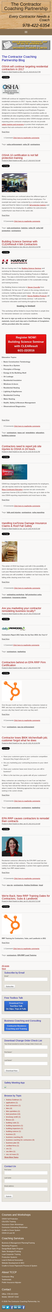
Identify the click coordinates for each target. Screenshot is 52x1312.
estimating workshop (15, 594)
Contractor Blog (8, 1277)
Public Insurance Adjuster (11, 1282)
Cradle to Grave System (11, 1230)
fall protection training (37, 205)
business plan (12, 1143)
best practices (13, 1114)
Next (4, 969)
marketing (21, 652)
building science (9, 435)
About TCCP (9, 1272)
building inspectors (14, 1128)
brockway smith (13, 1117)
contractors (35, 144)
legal (41, 885)
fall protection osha (33, 594)
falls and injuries (14, 512)
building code (12, 1123)
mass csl (21, 433)
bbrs (9, 1108)
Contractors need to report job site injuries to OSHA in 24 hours (21, 448)
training (24, 228)
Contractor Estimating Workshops (14, 1227)
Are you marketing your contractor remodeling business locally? (21, 609)
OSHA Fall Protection (10, 1219)
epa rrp (10, 885)
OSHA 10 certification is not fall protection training (20, 156)
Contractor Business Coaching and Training (16, 1027)
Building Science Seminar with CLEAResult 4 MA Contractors (19, 243)
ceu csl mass (12, 1154)
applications (12, 1103)
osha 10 (26, 144)
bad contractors (13, 1105)
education (40, 433)
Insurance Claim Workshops (12, 1224)
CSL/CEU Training (9, 1221)
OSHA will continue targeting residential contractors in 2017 (25, 68)
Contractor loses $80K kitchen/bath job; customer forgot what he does (25, 739)
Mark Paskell (13, 72)
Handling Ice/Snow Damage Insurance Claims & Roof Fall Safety (24, 524)
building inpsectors (14, 1125)
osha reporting (38, 512)
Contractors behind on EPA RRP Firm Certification (24, 664)
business (10, 1134)
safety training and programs (13, 124)
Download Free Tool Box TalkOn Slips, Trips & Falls (16, 1006)
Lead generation (13, 808)
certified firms (12, 1146)
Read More (5, 132)
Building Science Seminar (31, 268)
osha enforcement (14, 144)
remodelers (30, 433)
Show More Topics (11, 1157)
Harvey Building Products (37, 296)
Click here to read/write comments (26, 138)
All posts (5, 966)
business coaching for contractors (20, 1140)
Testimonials (6, 1279)
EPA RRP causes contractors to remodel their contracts (25, 820)
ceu (8, 1148)
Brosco (10, 1120)
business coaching (14, 1137)
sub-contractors (13, 228)
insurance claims (19, 597)
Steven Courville (34, 287)
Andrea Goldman (31, 885)
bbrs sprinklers (13, 1111)
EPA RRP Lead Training (26, 955)
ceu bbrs (10, 1151)
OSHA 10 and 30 (8, 1233)
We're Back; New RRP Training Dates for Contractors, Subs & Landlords (26, 897)
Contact (6, 1289)
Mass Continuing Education (12, 489)
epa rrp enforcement (25, 727)
